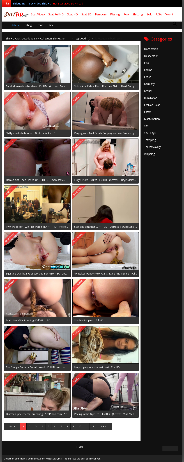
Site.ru (15, 14)
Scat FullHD (56, 14)
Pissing (115, 14)
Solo (150, 14)
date (14, 25)
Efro (146, 63)
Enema (148, 70)
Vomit (169, 14)
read (40, 25)
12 (92, 426)
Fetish (147, 77)
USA (159, 14)
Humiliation (150, 98)
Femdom (101, 14)
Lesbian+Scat (152, 105)
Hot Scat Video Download (68, 3)
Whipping (149, 154)
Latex (147, 112)
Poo (126, 14)
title (51, 25)
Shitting (137, 14)
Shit (146, 126)
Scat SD (86, 14)
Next (104, 426)
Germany (149, 84)
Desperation (151, 56)
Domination (151, 49)
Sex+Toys (150, 133)
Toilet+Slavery (152, 147)
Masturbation (152, 119)
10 (80, 426)
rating (28, 25)
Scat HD (72, 14)
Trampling (150, 140)
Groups (148, 91)
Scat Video (38, 14)
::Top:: (79, 446)
